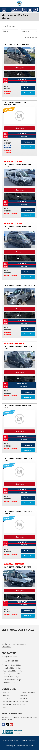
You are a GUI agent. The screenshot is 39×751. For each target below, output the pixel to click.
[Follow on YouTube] (11, 724)
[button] (19, 80)
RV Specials (6, 699)
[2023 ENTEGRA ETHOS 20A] (19, 55)
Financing (24, 696)
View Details (28, 88)
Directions (24, 701)
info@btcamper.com (10, 657)
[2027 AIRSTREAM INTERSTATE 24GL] (19, 471)
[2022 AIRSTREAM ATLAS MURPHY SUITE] (19, 115)
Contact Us (28, 93)
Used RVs (6, 696)
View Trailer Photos (19, 74)
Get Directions (6, 647)
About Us (24, 699)
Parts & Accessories (28, 693)
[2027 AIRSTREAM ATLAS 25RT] (19, 578)
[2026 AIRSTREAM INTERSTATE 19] (19, 296)
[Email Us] (30, 10)
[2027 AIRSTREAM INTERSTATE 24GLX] (19, 524)
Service (5, 707)
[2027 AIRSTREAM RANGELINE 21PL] (19, 418)
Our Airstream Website (10, 701)
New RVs (6, 693)
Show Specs (19, 68)
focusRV (30, 746)
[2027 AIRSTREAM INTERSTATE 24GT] (19, 359)
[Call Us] (24, 10)
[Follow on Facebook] (3, 724)
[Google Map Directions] (35, 10)
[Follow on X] (7, 724)
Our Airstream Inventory (11, 704)
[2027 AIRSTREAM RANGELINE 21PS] (19, 177)
